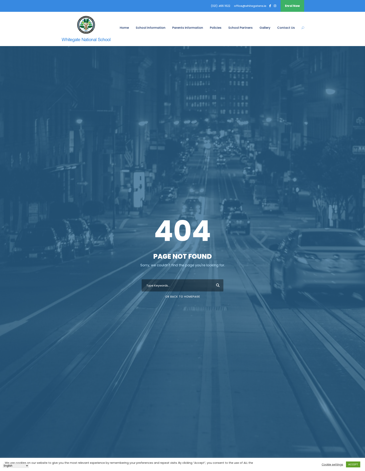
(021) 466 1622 (220, 6)
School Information (150, 28)
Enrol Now (292, 6)
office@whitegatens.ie (250, 6)
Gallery (264, 28)
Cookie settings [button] (332, 464)
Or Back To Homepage (182, 297)
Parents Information (187, 28)
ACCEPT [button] (353, 464)
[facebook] (270, 6)
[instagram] (275, 6)
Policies (215, 28)
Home (124, 28)
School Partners (240, 28)
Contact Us (286, 28)
